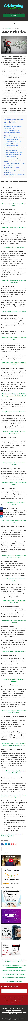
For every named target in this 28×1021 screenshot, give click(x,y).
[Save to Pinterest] (1, 513)
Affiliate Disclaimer (17, 1012)
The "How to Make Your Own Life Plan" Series (14, 974)
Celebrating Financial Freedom (14, 6)
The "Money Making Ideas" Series (14, 981)
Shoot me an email (10, 112)
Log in (19, 1019)
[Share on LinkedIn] (1, 516)
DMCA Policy (16, 1014)
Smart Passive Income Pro (15, 1018)
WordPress (15, 1019)
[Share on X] (1, 511)
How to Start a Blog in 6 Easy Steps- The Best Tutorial (14, 970)
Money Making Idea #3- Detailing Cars (14, 247)
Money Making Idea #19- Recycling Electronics (14, 651)
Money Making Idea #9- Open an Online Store (14, 411)
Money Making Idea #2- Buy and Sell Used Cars (14, 227)
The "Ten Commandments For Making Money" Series (14, 977)
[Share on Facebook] (1, 508)
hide (9, 117)
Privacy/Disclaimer (7, 1012)
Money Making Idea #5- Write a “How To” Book (14, 311)
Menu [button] (14, 23)
